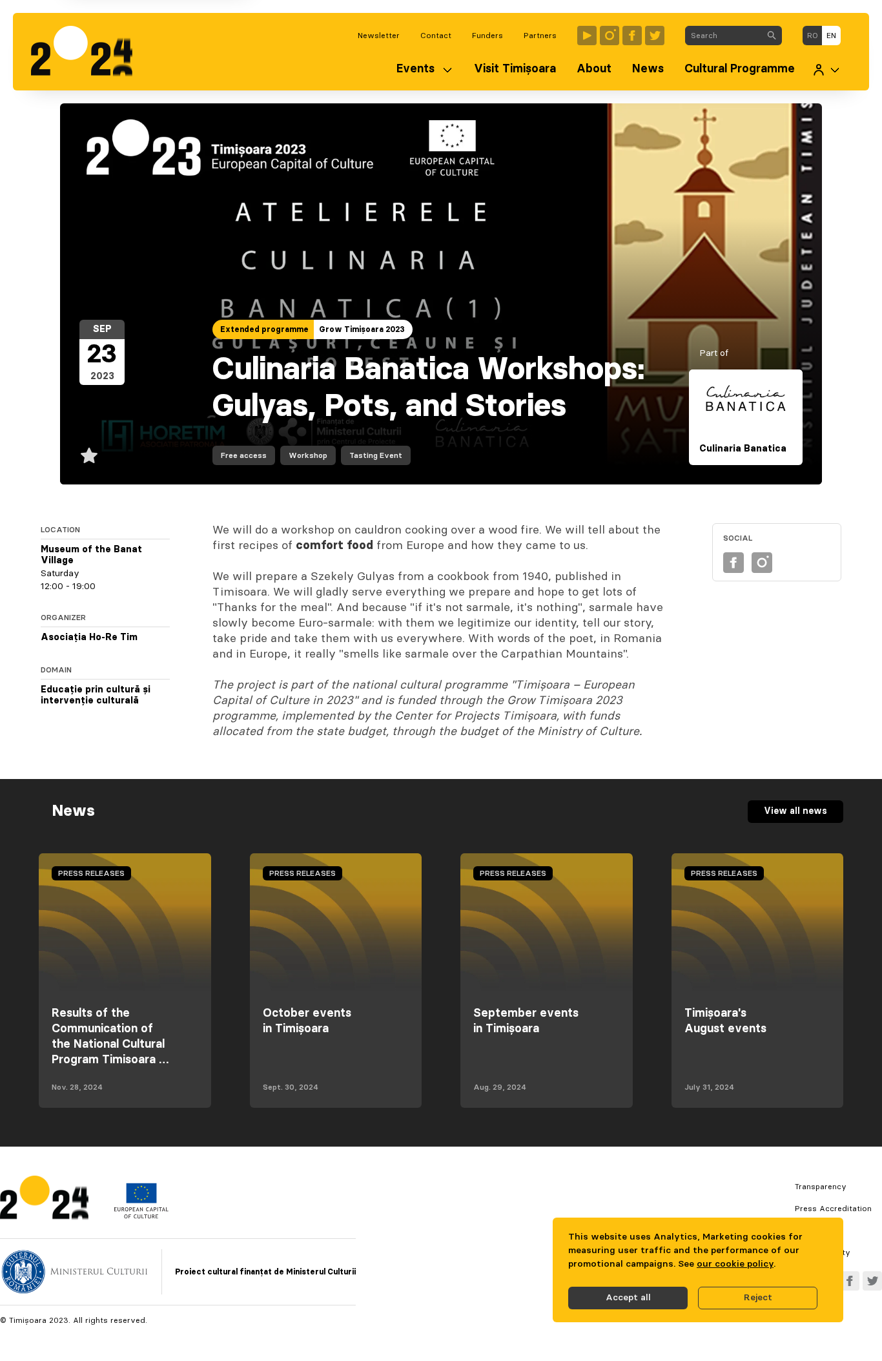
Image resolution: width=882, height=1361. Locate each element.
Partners (540, 35)
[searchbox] (723, 35)
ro (812, 35)
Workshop (308, 455)
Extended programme (264, 329)
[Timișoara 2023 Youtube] (587, 35)
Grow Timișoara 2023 (362, 329)
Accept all (628, 1297)
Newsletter (379, 35)
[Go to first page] (88, 51)
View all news (795, 811)
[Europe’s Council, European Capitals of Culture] (141, 1215)
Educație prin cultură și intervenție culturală (95, 695)
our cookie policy (735, 1264)
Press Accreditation (833, 1208)
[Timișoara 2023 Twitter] (654, 35)
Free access (244, 455)
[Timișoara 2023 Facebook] (632, 35)
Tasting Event (375, 455)
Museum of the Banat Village (91, 555)
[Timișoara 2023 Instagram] (609, 35)
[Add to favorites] (89, 455)
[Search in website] (771, 35)
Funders (487, 35)
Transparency (820, 1186)
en (831, 35)
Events (415, 69)
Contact (435, 35)
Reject (758, 1297)
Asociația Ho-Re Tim (89, 637)
